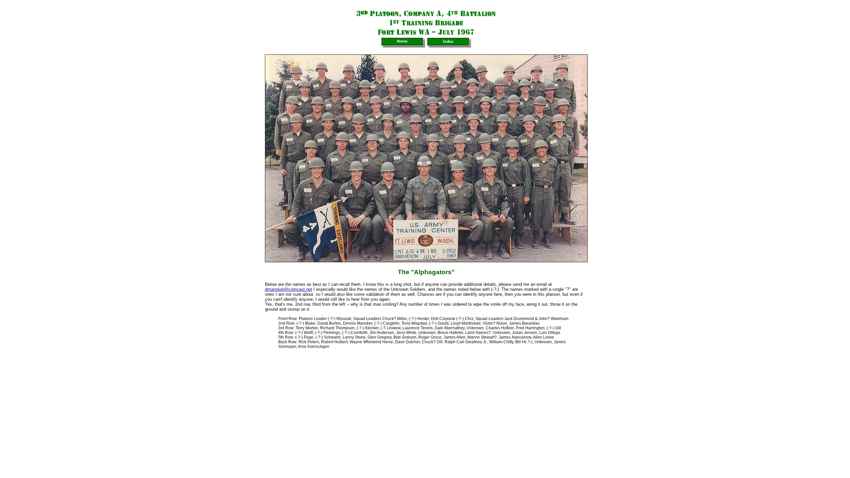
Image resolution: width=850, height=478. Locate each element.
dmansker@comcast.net (288, 289)
